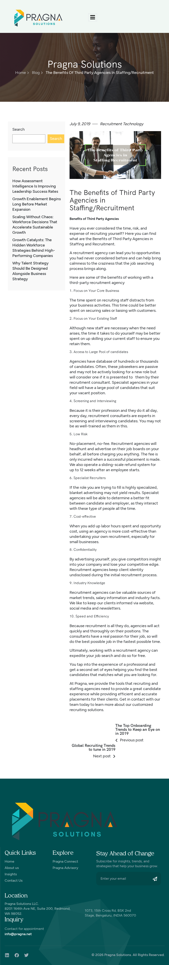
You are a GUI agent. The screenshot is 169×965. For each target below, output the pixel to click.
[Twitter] (26, 955)
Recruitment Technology (121, 123)
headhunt (78, 448)
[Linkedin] (7, 955)
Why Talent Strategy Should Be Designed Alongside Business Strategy (30, 271)
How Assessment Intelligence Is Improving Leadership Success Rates (35, 186)
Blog (36, 72)
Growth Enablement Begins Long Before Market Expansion (36, 204)
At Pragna (78, 683)
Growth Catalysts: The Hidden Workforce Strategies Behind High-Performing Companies (33, 247)
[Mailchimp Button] (156, 878)
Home (20, 72)
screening (78, 421)
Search (18, 129)
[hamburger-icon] (92, 17)
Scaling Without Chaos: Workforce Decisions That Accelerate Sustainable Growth (34, 224)
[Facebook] (16, 955)
